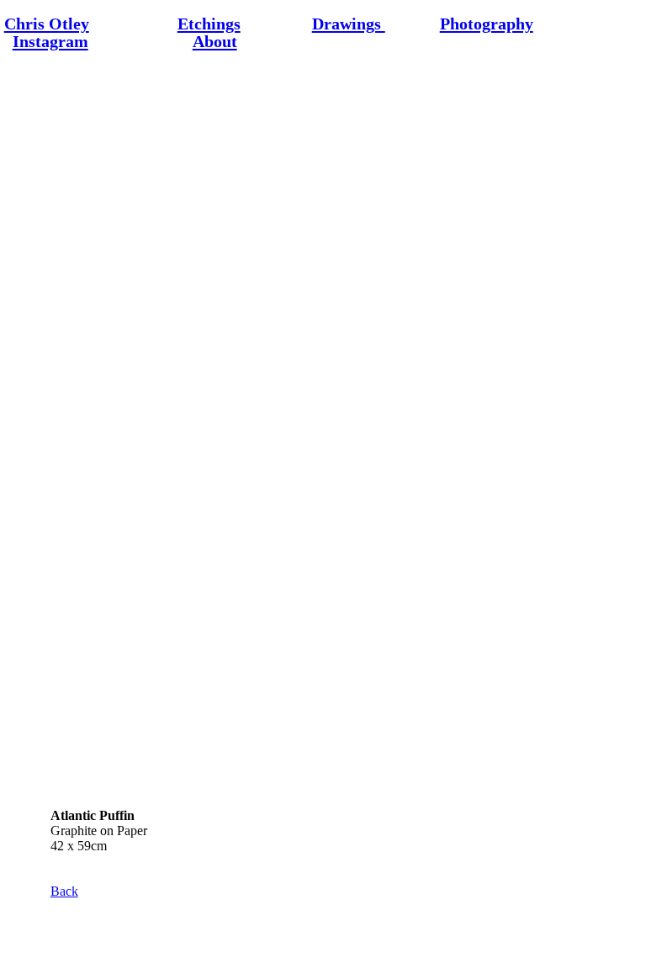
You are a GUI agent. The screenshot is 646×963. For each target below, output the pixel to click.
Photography (486, 23)
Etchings (209, 23)
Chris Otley (46, 23)
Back (64, 891)
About (215, 41)
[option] (323, 430)
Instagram (50, 41)
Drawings (348, 23)
